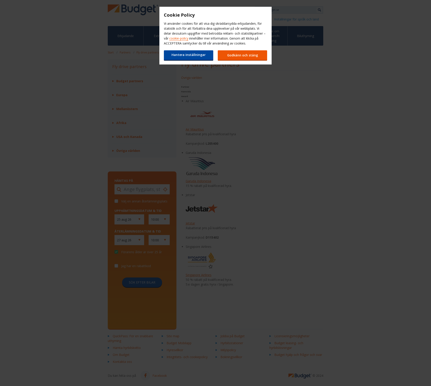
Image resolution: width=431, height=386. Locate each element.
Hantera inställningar (189, 55)
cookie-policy (178, 38)
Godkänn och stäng (242, 55)
